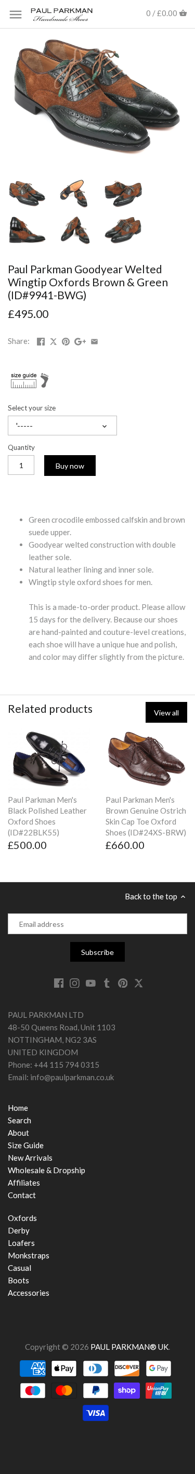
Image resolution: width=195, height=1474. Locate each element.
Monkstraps (28, 1255)
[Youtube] (91, 982)
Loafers (21, 1242)
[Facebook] (59, 982)
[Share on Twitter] (54, 339)
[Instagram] (75, 982)
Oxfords (22, 1218)
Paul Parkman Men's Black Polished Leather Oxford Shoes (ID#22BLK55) (47, 816)
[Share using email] (94, 339)
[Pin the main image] (66, 339)
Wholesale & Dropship (46, 1170)
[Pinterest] (123, 982)
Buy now (70, 465)
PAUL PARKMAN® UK (129, 1346)
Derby (19, 1230)
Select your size (32, 408)
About (18, 1132)
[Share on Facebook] (41, 339)
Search (19, 1120)
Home (18, 1107)
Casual (19, 1267)
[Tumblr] (107, 982)
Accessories (28, 1292)
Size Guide (26, 1145)
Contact (22, 1195)
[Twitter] (139, 982)
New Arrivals (30, 1157)
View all (166, 712)
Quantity (21, 447)
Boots (18, 1280)
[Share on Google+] (80, 339)
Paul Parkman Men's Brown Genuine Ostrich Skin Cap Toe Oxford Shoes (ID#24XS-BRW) (146, 816)
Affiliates (24, 1182)
